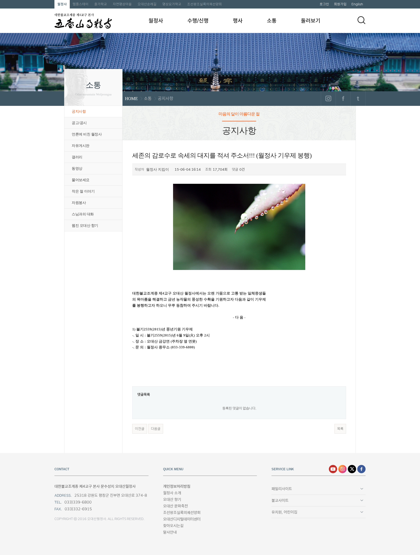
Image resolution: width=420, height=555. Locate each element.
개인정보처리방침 (176, 486)
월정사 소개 (172, 493)
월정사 (62, 4)
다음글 (155, 428)
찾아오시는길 (173, 525)
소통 (272, 20)
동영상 (77, 168)
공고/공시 (79, 123)
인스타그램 (328, 98)
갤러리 (77, 157)
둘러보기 (310, 20)
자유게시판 (80, 146)
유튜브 (333, 469)
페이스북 (343, 98)
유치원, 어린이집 (284, 512)
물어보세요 (80, 180)
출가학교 (100, 4)
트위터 (357, 98)
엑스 (352, 469)
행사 (238, 20)
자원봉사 (79, 203)
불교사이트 (280, 500)
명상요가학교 (171, 4)
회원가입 (340, 4)
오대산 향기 (172, 499)
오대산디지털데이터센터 (182, 519)
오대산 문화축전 (175, 506)
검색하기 (361, 20)
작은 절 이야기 (83, 191)
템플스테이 (80, 4)
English (357, 4)
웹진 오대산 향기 (85, 225)
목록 (340, 428)
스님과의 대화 (83, 214)
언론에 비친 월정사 (87, 134)
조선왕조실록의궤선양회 (204, 4)
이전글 (139, 428)
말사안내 (170, 532)
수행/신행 (198, 20)
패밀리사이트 (281, 488)
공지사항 (79, 111)
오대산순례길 (147, 4)
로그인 (324, 4)
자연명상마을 (122, 4)
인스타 (342, 469)
